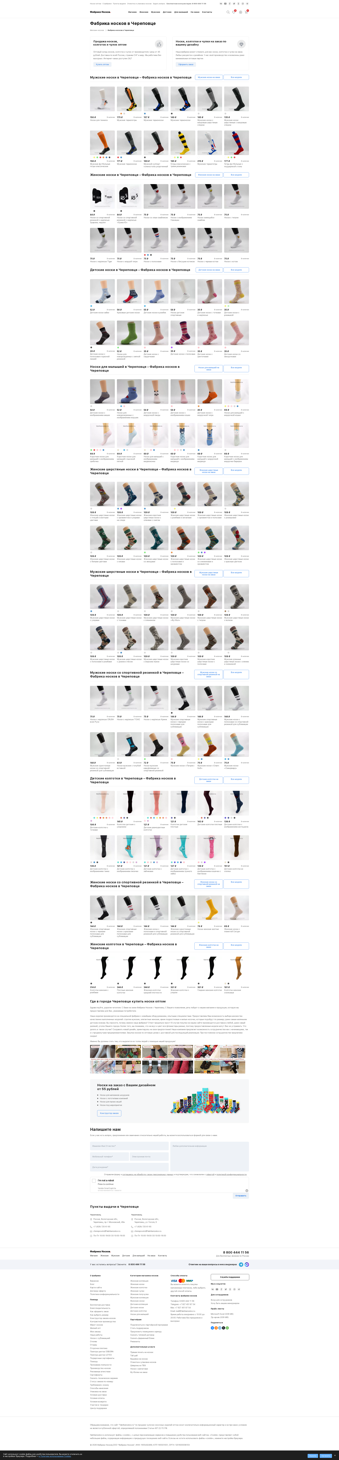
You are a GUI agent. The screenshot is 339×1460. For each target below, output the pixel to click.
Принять (312, 1456)
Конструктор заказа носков (103, 1318)
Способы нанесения (99, 1388)
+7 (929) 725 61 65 (101, 1227)
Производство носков (100, 1368)
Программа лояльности (100, 1365)
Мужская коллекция (139, 1298)
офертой (210, 1174)
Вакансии (94, 1281)
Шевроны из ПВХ (138, 1365)
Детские (167, 12)
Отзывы (93, 1345)
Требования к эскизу (99, 1385)
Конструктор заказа (109, 1113)
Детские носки (137, 1307)
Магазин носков (97, 30)
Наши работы (96, 1335)
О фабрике (107, 4)
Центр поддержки (98, 1408)
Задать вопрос (159, 4)
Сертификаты (96, 1375)
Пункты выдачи (119, 4)
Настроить (326, 1456)
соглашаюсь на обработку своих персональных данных (147, 1174)
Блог (92, 1284)
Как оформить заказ (99, 1311)
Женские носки (137, 1284)
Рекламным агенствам (100, 1372)
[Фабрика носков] (100, 12)
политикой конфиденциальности (232, 1174)
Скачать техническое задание (104, 1378)
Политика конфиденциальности (104, 1294)
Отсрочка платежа (98, 1348)
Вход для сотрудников (221, 1300)
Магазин (132, 12)
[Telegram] (219, 1327)
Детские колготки (138, 1311)
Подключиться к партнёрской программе (149, 1325)
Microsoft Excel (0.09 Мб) (222, 1314)
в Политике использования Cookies (55, 1456)
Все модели (236, 77)
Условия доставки (98, 1395)
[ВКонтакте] (212, 1327)
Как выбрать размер (99, 1315)
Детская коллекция (139, 1304)
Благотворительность (100, 1308)
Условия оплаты (97, 1398)
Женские (143, 12)
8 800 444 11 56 (199, 4)
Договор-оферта (98, 1291)
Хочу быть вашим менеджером (225, 1303)
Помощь (94, 1361)
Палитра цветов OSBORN (101, 1352)
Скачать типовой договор (142, 1335)
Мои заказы (95, 1332)
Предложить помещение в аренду (146, 1332)
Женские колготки (138, 1287)
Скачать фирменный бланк (142, 1338)
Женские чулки (137, 1291)
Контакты (207, 12)
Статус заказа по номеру (101, 1381)
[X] (223, 1327)
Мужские (155, 12)
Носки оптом (95, 4)
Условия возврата (98, 1402)
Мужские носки (137, 1301)
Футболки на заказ (138, 1372)
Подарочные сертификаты (102, 1358)
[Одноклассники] (216, 1327)
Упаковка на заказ (98, 1392)
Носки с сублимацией (100, 1338)
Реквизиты (135, 1341)
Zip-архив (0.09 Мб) (220, 1317)
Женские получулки (139, 1294)
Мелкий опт (95, 1328)
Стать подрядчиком (139, 1328)
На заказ (195, 12)
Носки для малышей (139, 1314)
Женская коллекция (139, 1281)
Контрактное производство (103, 1321)
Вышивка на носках (139, 1359)
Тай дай (134, 1356)
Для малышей (181, 12)
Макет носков (96, 1325)
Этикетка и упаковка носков (139, 4)
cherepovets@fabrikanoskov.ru (106, 1231)
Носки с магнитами (139, 1369)
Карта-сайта (96, 1287)
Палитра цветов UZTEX (101, 1355)
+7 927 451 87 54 (187, 1304)
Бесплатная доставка (100, 1305)
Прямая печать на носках (141, 1352)
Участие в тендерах (99, 1405)
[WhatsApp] (227, 1327)
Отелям (93, 1341)
